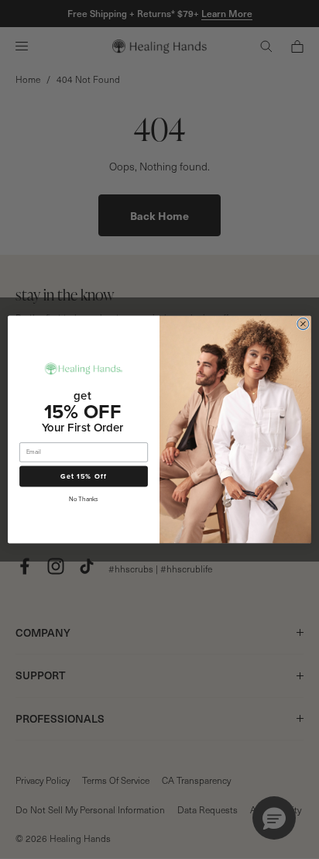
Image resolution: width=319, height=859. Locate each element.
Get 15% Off (83, 476)
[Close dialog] (303, 324)
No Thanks (83, 498)
